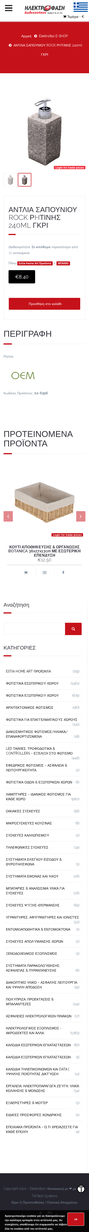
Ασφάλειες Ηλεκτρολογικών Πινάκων (38, 1016)
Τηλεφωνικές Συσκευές (27, 847)
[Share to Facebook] (63, 573)
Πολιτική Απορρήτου (62, 1202)
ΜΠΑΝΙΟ (63, 263)
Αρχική (26, 36)
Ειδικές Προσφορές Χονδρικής (34, 1115)
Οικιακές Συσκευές (23, 811)
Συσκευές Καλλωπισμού (27, 835)
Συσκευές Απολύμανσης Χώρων (34, 941)
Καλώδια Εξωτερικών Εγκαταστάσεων (38, 1057)
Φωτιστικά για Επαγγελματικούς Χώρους (41, 720)
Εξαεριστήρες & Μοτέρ (27, 1103)
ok (75, 1219)
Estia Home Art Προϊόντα (35, 263)
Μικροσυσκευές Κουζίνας (29, 823)
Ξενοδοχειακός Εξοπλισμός (31, 953)
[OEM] (44, 375)
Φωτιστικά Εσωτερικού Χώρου (32, 683)
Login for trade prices (70, 167)
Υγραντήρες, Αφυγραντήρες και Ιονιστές (42, 917)
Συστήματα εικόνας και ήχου (32, 876)
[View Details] (44, 573)
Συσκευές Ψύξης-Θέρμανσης (33, 905)
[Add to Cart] (26, 573)
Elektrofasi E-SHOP (53, 36)
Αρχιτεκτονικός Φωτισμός (29, 707)
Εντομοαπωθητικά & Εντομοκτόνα (38, 929)
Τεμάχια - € (75, 16)
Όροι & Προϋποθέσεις (27, 1202)
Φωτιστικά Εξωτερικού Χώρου (32, 695)
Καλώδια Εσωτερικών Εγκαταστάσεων (38, 1045)
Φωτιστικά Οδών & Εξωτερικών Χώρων (39, 782)
